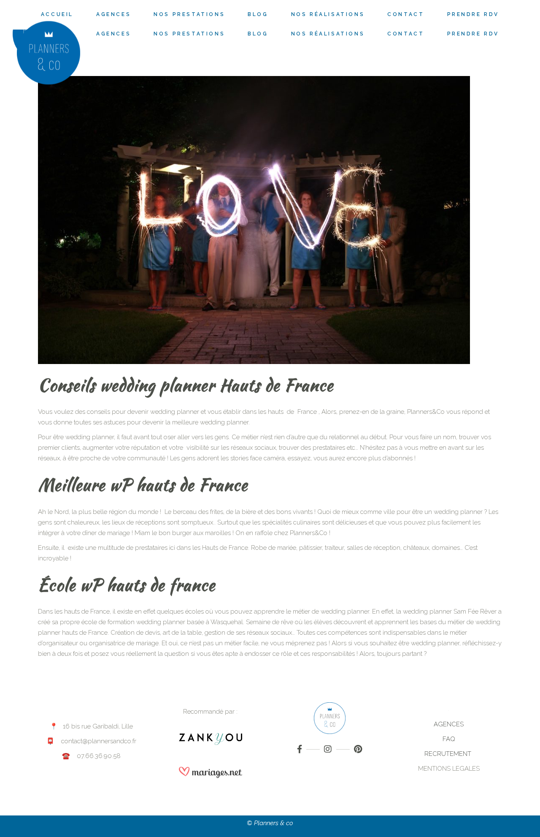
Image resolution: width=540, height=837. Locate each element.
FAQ (449, 739)
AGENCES (449, 724)
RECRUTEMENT (448, 754)
